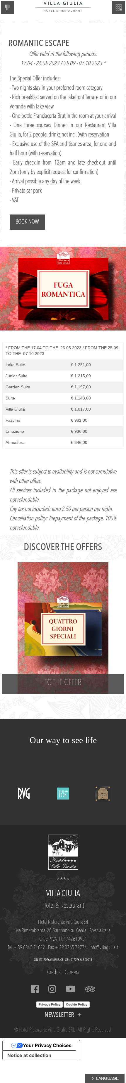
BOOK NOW (27, 222)
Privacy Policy (49, 1004)
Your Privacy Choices (47, 1045)
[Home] (63, 6)
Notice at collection (29, 1055)
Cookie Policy (76, 1004)
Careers (72, 972)
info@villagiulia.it (104, 947)
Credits (53, 972)
